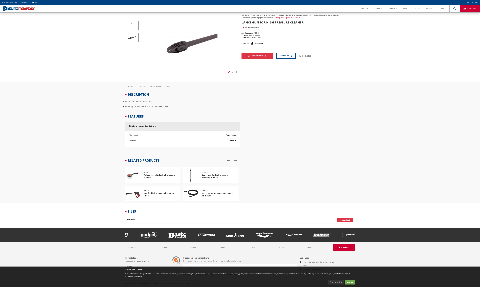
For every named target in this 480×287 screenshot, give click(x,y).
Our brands (163, 247)
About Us (364, 8)
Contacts (430, 8)
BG (468, 2)
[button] (378, 8)
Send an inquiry (286, 56)
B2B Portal (343, 247)
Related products (156, 87)
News (405, 8)
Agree (350, 282)
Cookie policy (336, 282)
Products (194, 247)
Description (131, 87)
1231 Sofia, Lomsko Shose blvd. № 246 (318, 262)
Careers (417, 8)
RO (476, 2)
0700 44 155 (308, 266)
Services (443, 8)
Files (168, 87)
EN (472, 2)
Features (143, 87)
